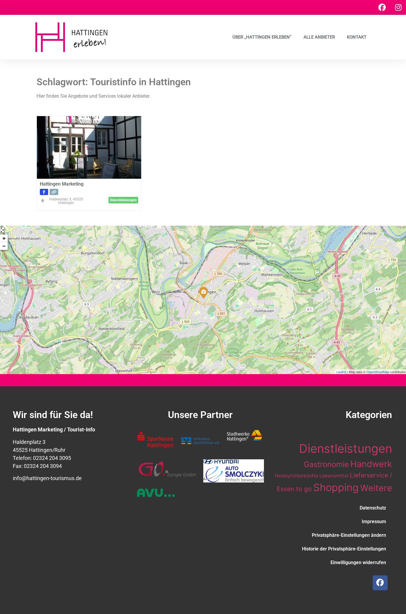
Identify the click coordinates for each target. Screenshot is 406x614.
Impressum (374, 521)
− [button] (4, 246)
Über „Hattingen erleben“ (262, 37)
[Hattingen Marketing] (203, 292)
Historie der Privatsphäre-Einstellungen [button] (344, 549)
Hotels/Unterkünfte (296, 476)
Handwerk (371, 464)
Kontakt (356, 37)
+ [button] (4, 238)
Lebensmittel (334, 476)
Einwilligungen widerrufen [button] (358, 562)
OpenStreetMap (377, 371)
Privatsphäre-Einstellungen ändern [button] (349, 535)
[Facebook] (381, 7)
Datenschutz (373, 508)
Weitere (376, 488)
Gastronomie (326, 464)
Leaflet (341, 371)
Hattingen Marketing (62, 184)
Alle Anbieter (319, 37)
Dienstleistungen (345, 448)
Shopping (336, 487)
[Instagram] (398, 7)
